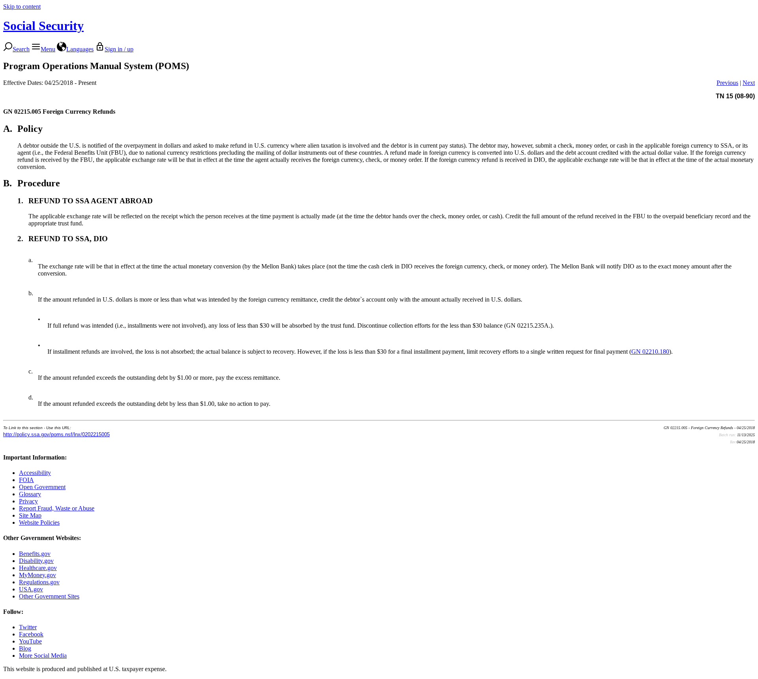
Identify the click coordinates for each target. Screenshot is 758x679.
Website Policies (39, 522)
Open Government (42, 487)
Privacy (28, 501)
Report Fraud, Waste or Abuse (56, 508)
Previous (727, 82)
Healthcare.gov (38, 568)
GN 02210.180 (650, 351)
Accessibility (35, 472)
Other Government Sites (49, 596)
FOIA (26, 479)
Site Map (30, 515)
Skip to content (22, 6)
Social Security (43, 26)
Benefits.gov (35, 553)
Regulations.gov (39, 582)
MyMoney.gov (37, 575)
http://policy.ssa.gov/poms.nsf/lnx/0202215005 (56, 434)
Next (749, 82)
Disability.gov (36, 560)
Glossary (30, 494)
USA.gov (31, 589)
